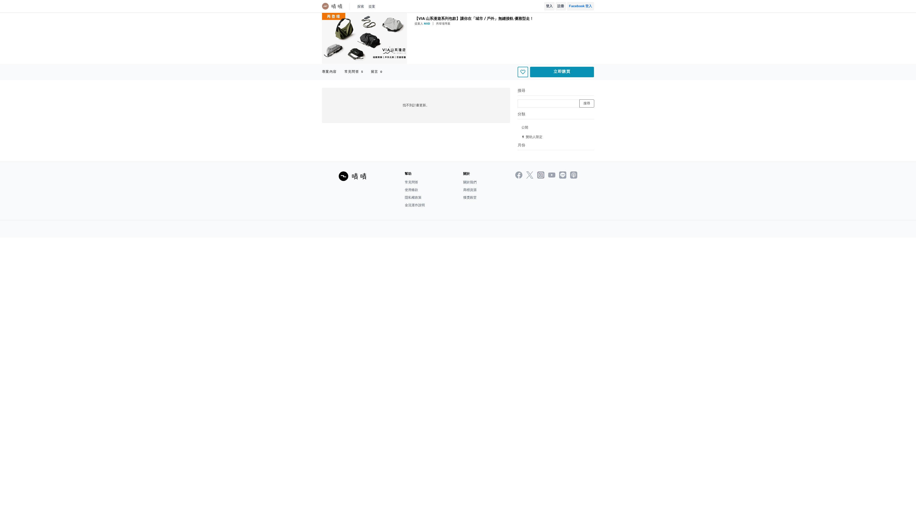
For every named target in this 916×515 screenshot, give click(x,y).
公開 (524, 127)
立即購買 (562, 71)
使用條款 (411, 190)
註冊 (560, 6)
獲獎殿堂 (470, 198)
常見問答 (353, 72)
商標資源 (470, 190)
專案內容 (329, 72)
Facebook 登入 (580, 6)
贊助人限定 (531, 136)
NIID (427, 23)
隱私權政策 (413, 198)
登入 (549, 6)
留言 (377, 72)
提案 (372, 7)
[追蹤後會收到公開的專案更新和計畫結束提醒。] (523, 72)
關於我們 (470, 182)
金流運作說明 (415, 205)
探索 (360, 7)
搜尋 (521, 90)
